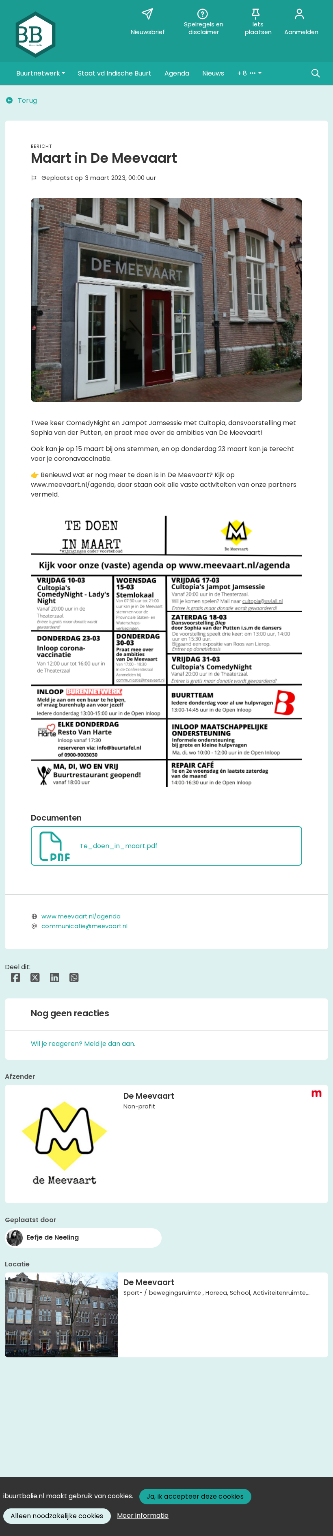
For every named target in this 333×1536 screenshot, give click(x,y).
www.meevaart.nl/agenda (81, 916)
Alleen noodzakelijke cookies (57, 1516)
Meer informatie (143, 1515)
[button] (40, 73)
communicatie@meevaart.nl (84, 926)
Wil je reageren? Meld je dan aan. (83, 1043)
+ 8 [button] (243, 73)
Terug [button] (26, 100)
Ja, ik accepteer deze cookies (195, 1496)
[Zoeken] (315, 73)
